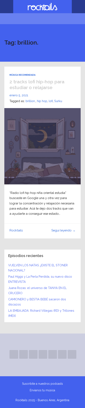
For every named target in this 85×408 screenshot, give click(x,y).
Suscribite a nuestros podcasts (42, 383)
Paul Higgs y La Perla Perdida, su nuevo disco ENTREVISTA (40, 279)
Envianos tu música (42, 390)
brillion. (30, 101)
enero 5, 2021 (18, 95)
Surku (58, 101)
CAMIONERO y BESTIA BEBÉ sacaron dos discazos (37, 301)
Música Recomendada (22, 75)
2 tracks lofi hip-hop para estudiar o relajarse (36, 84)
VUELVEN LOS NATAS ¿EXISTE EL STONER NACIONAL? (38, 267)
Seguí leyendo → (63, 230)
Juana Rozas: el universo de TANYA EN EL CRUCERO (37, 290)
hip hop (42, 101)
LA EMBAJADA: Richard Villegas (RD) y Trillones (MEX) (41, 313)
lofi (51, 101)
